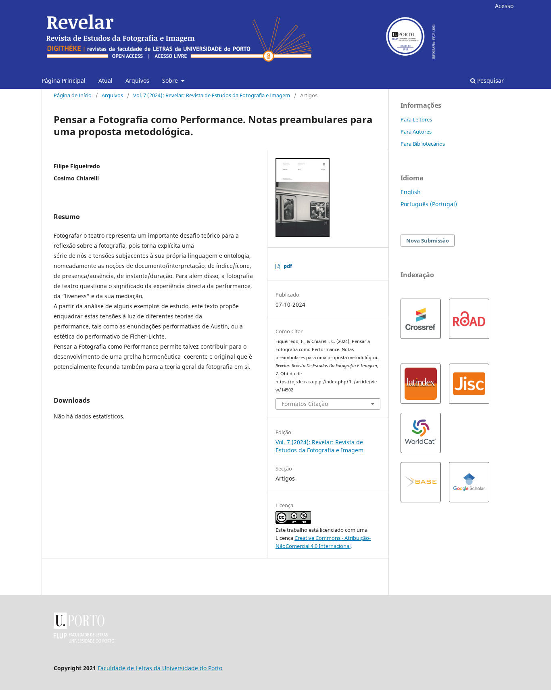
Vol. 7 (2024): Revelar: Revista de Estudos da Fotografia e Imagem (211, 95)
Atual (105, 80)
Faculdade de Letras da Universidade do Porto (160, 668)
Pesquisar (490, 80)
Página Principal (64, 80)
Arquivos (137, 80)
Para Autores (416, 131)
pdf (288, 266)
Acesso (504, 6)
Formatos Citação (305, 404)
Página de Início (73, 95)
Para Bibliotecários (423, 143)
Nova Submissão (427, 240)
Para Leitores (416, 119)
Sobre (170, 80)
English (411, 192)
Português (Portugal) (429, 204)
